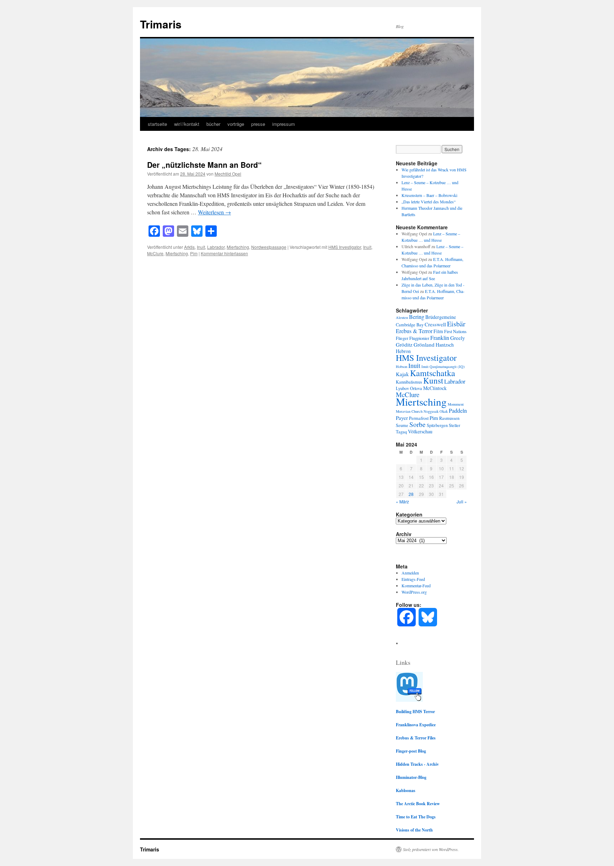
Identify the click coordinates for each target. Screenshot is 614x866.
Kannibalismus (409, 382)
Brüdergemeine (440, 317)
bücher (213, 124)
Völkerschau (420, 431)
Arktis (189, 247)
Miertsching (238, 247)
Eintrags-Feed (413, 579)
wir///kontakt (186, 124)
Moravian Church (409, 411)
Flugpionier (419, 338)
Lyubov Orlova (409, 388)
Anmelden (410, 573)
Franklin (439, 338)
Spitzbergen (437, 425)
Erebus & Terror (414, 331)
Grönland (424, 344)
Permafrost (419, 418)
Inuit (201, 247)
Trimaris (161, 24)
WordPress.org (414, 592)
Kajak (402, 374)
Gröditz (404, 344)
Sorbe (417, 424)
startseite (157, 124)
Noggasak (431, 411)
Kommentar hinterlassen (224, 253)
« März (402, 501)
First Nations (455, 331)
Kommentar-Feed (416, 585)
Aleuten (402, 317)
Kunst (433, 380)
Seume (402, 425)
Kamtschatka (432, 373)
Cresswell (435, 324)
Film (438, 331)
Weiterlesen (214, 212)
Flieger (402, 338)
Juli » (462, 501)
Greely (457, 337)
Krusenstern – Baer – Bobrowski (429, 195)
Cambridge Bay (410, 324)
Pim (194, 253)
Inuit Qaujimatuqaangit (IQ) (443, 366)
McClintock (435, 388)
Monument (456, 404)
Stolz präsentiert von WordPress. (431, 849)
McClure (155, 253)
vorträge (235, 124)
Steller (454, 425)
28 (411, 494)
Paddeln (458, 411)
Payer (402, 417)
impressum (283, 124)
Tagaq (401, 431)
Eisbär (456, 323)
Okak (444, 411)
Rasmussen (449, 418)
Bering (416, 317)
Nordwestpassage (268, 247)
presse (258, 124)
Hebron (403, 351)
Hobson (401, 366)
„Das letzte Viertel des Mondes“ (429, 201)
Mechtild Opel (228, 174)
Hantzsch (445, 344)
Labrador (216, 247)
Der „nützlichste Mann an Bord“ (204, 164)
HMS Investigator (344, 247)
